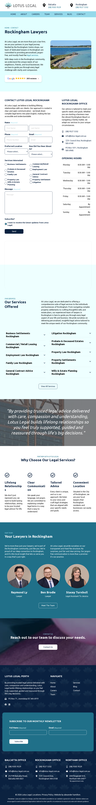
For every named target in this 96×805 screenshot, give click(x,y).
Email (35, 134)
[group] (19, 581)
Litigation (37, 182)
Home (7, 28)
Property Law (13, 180)
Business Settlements (16, 164)
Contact (14, 28)
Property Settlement (41, 180)
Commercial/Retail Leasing (40, 165)
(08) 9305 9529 (54, 7)
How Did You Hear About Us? (40, 147)
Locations (37, 795)
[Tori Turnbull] (77, 581)
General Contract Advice (40, 175)
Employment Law (40, 169)
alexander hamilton (72, 795)
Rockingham (81, 4)
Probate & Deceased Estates (16, 170)
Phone (11, 134)
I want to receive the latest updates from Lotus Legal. (28, 224)
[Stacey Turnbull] (48, 581)
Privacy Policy (47, 795)
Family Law (12, 174)
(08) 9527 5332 (82, 7)
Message (12, 189)
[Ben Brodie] (19, 581)
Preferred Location (13, 146)
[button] (25, 335)
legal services (32, 55)
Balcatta (52, 4)
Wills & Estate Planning (13, 183)
